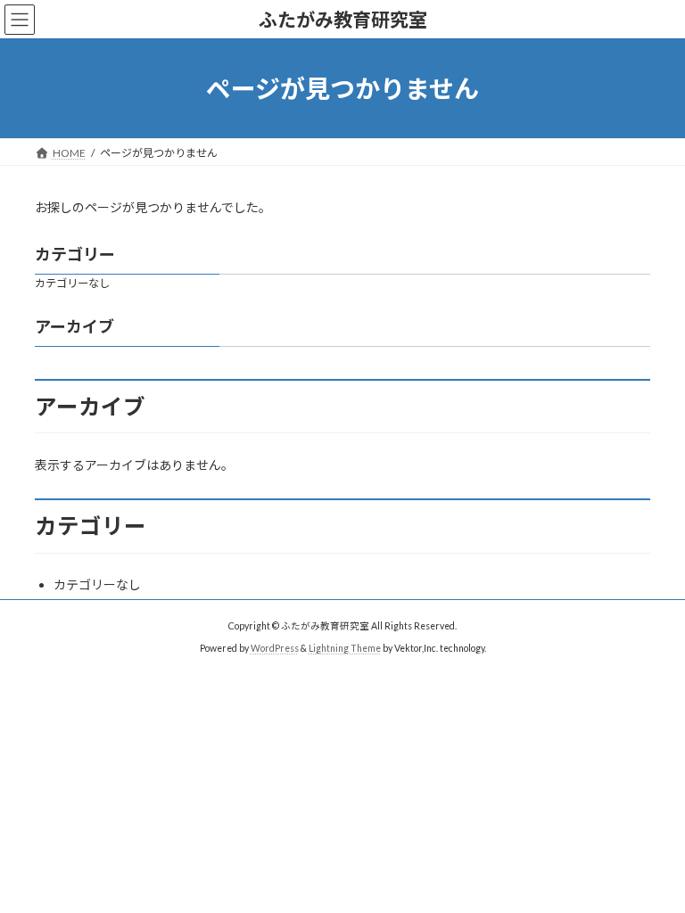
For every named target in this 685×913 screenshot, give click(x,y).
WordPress (275, 648)
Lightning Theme (345, 648)
